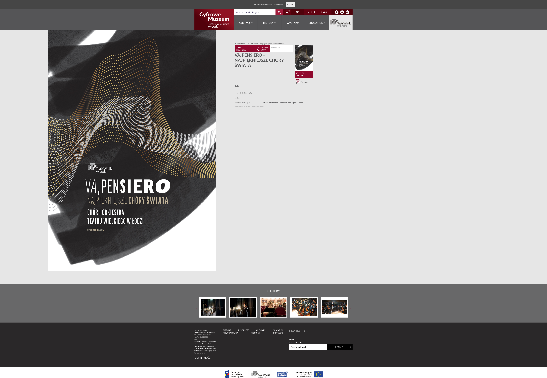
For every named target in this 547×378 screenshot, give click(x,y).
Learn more (278, 4)
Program (304, 82)
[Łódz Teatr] (214, 19)
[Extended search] (287, 12)
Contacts (278, 333)
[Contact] (347, 12)
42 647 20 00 (206, 335)
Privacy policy (230, 333)
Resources (243, 330)
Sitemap (227, 330)
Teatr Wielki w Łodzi (341, 22)
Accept (290, 4)
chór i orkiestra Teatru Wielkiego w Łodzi (283, 102)
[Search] (279, 12)
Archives (245, 22)
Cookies (255, 333)
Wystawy (293, 22)
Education (316, 22)
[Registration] (342, 12)
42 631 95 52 (203, 337)
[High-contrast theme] (297, 12)
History (268, 22)
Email (295, 339)
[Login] (336, 12)
